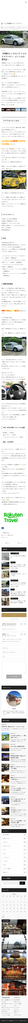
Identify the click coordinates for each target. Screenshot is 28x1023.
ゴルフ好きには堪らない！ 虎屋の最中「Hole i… (18, 736)
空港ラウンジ (14, 872)
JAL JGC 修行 (14, 571)
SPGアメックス (14, 580)
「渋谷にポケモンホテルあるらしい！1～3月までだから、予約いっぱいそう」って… (18, 772)
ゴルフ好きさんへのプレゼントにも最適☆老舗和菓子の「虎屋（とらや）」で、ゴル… (18, 741)
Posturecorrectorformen (11, 623)
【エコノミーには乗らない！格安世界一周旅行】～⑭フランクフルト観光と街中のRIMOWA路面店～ (18, 593)
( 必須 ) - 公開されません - (9, 652)
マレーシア (5, 935)
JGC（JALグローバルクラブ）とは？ (7, 1004)
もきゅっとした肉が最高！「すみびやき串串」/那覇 (18, 821)
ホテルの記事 (19, 469)
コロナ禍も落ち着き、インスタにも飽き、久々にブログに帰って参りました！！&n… (17, 794)
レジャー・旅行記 (5, 32)
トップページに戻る (6, 1015)
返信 (21, 634)
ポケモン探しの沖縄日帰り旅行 (17, 746)
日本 (12, 535)
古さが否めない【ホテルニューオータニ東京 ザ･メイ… (18, 810)
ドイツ (12, 589)
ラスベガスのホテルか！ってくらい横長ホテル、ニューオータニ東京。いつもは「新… (18, 815)
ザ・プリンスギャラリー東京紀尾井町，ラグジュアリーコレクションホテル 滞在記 (18, 584)
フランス (13, 562)
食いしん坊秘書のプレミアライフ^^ (13, 1020)
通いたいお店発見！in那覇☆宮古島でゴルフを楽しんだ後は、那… (18, 825)
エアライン (14, 842)
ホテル (14, 864)
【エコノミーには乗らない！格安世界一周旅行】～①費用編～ (18, 601)
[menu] (26, 2)
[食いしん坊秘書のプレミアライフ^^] (11, 24)
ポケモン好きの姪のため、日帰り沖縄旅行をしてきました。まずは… (18, 749)
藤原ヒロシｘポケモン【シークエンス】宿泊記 (18, 767)
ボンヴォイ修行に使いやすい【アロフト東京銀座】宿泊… (18, 800)
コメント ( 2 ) (14, 614)
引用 (25, 634)
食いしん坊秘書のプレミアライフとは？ (8, 1000)
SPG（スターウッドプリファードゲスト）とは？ (8, 1008)
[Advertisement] (11, 12)
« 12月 (3, 916)
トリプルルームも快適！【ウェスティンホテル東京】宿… (18, 789)
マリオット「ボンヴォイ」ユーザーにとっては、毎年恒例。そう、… (18, 804)
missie (7, 532)
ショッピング (14, 857)
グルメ (14, 849)
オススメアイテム (14, 846)
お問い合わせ (4, 1011)
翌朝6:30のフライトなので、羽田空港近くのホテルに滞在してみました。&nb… (18, 760)
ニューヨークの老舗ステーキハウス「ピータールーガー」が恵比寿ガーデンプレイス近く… (18, 783)
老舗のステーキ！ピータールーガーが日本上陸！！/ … (18, 778)
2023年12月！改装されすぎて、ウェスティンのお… (13, 726)
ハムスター (14, 861)
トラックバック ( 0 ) (14, 619)
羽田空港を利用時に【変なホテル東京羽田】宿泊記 (18, 756)
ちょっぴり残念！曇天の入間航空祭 (18, 556)
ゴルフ (14, 853)
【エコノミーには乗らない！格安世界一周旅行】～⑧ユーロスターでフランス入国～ (18, 566)
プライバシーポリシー (6, 1013)
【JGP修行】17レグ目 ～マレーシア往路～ (18, 574)
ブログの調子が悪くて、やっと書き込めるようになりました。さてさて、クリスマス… (14, 729)
